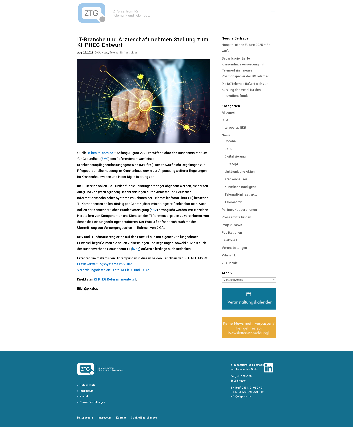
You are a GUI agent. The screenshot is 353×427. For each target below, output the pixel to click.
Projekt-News (232, 225)
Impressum (86, 390)
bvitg (135, 249)
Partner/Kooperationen (239, 210)
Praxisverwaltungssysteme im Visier (104, 264)
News (105, 52)
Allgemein (229, 112)
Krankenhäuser (235, 179)
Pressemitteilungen (236, 217)
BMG (104, 159)
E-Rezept (231, 164)
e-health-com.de (100, 153)
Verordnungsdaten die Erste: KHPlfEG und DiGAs (113, 270)
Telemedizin (233, 202)
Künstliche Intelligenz (240, 187)
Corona (230, 141)
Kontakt (85, 396)
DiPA (225, 120)
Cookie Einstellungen (92, 402)
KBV (154, 210)
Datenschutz (87, 385)
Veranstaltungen (234, 248)
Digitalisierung (235, 156)
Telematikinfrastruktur (123, 52)
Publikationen (232, 232)
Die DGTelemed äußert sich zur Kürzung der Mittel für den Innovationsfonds (245, 90)
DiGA (98, 52)
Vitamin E (229, 255)
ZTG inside (230, 263)
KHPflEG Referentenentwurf (115, 279)
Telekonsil (229, 240)
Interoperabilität (234, 127)
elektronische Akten (239, 172)
